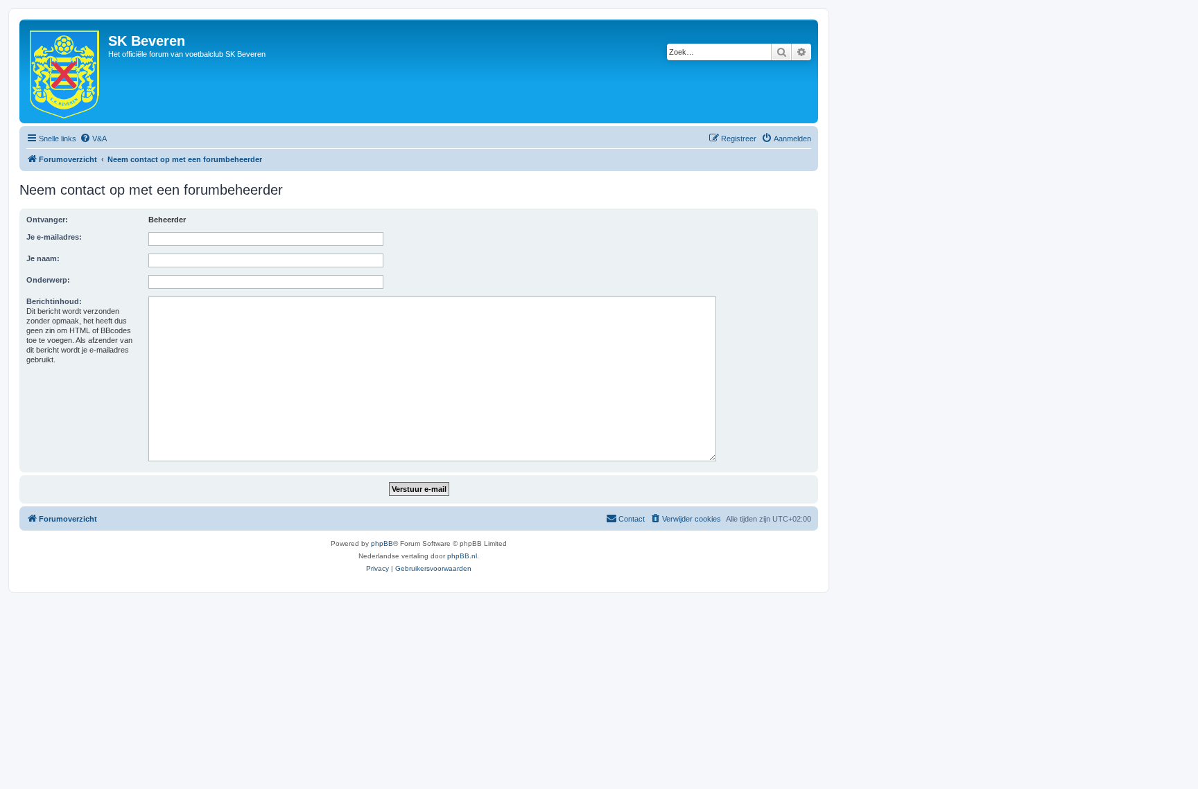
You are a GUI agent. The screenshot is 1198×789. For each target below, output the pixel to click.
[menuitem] (93, 138)
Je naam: (43, 258)
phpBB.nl (462, 556)
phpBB (382, 543)
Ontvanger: (47, 219)
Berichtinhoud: (54, 301)
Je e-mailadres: (54, 237)
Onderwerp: (48, 280)
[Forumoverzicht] (65, 71)
